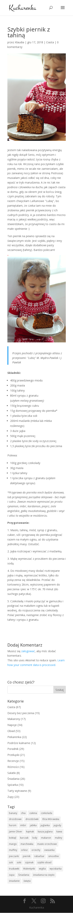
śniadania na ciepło (44, 874)
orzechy (36, 850)
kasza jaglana (45, 831)
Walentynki (29, 868)
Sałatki (11, 773)
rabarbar (39, 856)
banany (13, 813)
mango (13, 844)
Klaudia (19, 42)
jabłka (33, 825)
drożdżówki (32, 819)
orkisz (24, 850)
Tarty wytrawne (17, 791)
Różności (13, 767)
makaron (46, 837)
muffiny (13, 850)
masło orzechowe (47, 844)
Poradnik (12, 749)
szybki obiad (44, 862)
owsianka (49, 850)
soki (19, 862)
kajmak (30, 831)
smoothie (53, 856)
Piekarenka (14, 737)
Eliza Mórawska (50, 819)
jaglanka (45, 825)
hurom (12, 825)
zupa (11, 874)
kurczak (24, 837)
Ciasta (50, 42)
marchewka (27, 844)
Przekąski (13, 755)
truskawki (14, 868)
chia (23, 813)
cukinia (33, 813)
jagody (57, 825)
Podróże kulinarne (18, 743)
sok (11, 862)
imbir (23, 825)
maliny (58, 837)
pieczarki (14, 856)
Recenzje (13, 761)
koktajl (12, 837)
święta (27, 881)
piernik (26, 856)
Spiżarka (12, 785)
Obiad (11, 731)
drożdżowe (15, 819)
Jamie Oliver (15, 831)
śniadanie (14, 881)
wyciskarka (56, 868)
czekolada (46, 813)
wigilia (42, 868)
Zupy (10, 797)
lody (34, 837)
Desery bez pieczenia (20, 713)
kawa (59, 831)
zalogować (28, 651)
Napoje (12, 725)
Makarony (13, 719)
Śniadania (13, 779)
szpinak (29, 862)
